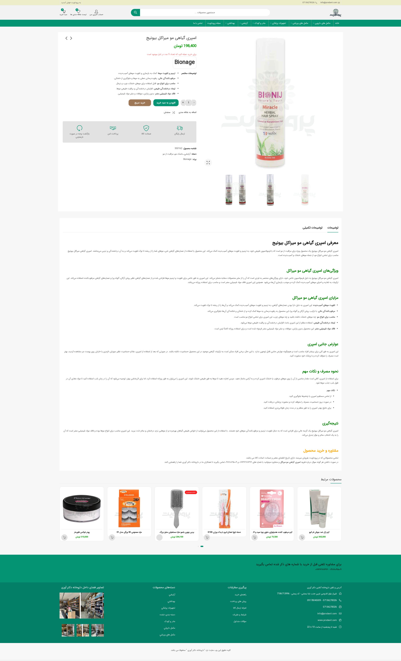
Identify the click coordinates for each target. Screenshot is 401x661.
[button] (202, 546)
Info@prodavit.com (327, 613)
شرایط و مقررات (239, 614)
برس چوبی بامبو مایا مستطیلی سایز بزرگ (177, 532)
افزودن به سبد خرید (165, 103)
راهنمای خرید (240, 594)
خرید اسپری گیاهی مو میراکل (293, 462)
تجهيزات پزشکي (168, 608)
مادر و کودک (169, 621)
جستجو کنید (135, 12)
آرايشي (187, 154)
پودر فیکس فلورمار (82, 532)
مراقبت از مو (168, 154)
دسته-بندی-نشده (167, 614)
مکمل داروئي (169, 628)
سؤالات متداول (240, 621)
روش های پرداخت (238, 601)
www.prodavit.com (327, 620)
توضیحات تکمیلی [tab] (312, 228)
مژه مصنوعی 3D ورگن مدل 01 (129, 532)
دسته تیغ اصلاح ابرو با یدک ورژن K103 (224, 532)
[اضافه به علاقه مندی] (300, 489)
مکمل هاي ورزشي (167, 634)
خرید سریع (140, 103)
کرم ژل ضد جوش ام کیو (319, 532)
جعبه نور (208, 162)
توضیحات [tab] (332, 228)
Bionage (184, 62)
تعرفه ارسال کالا (239, 608)
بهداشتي (171, 601)
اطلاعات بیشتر (207, 537)
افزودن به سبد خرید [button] (302, 537)
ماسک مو (179, 154)
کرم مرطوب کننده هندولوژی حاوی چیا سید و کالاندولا (270, 532)
